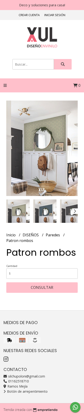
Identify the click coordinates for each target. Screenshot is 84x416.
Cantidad (11, 266)
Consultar (42, 287)
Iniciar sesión (54, 15)
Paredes (53, 235)
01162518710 (18, 381)
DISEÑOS (31, 235)
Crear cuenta (29, 15)
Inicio (11, 235)
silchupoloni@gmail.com (26, 376)
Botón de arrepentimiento (27, 391)
